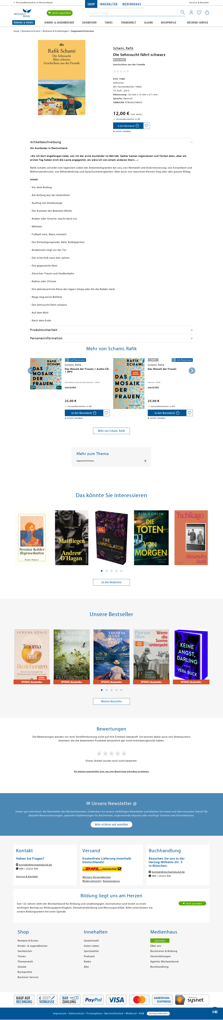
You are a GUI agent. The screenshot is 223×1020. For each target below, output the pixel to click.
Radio (87, 961)
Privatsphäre (94, 1013)
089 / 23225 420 (161, 875)
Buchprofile (168, 22)
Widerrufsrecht (91, 881)
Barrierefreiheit (113, 1013)
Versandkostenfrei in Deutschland (34, 2)
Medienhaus (131, 4)
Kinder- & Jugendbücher (59, 22)
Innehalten (109, 4)
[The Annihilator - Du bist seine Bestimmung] (111, 536)
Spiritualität (91, 951)
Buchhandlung (159, 966)
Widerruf (131, 1013)
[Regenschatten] (32, 536)
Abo (86, 966)
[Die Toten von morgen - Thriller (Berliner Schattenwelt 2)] (151, 536)
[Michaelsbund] (23, 14)
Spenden (159, 940)
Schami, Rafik (123, 48)
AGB (141, 1013)
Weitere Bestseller (111, 701)
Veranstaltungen (160, 956)
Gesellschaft (91, 940)
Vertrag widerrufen (158, 1013)
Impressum (59, 1013)
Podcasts (89, 956)
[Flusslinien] (71, 655)
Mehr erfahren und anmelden (111, 824)
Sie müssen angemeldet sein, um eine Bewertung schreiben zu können (111, 771)
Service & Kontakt (199, 2)
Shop (91, 4)
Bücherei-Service (197, 22)
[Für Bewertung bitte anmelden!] (121, 72)
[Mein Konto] (191, 12)
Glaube (148, 22)
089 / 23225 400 (28, 868)
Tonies (109, 22)
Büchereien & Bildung (163, 951)
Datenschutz (76, 1013)
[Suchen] (183, 13)
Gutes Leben (91, 945)
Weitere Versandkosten (96, 877)
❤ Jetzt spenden (59, 13)
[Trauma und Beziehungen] (32, 655)
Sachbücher (89, 22)
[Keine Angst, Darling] (191, 655)
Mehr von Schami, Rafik (111, 431)
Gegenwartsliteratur (85, 461)
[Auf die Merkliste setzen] (146, 125)
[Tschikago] (191, 536)
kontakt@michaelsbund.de (35, 864)
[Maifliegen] (71, 536)
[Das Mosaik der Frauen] (128, 383)
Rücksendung (111, 881)
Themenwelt (128, 22)
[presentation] (31, 370)
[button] (102, 571)
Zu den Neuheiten (111, 582)
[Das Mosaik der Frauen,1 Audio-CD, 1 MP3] (46, 373)
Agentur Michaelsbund (164, 961)
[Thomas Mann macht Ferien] (111, 655)
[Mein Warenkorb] (207, 12)
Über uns (155, 945)
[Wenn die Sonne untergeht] (151, 655)
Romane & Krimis (24, 22)
